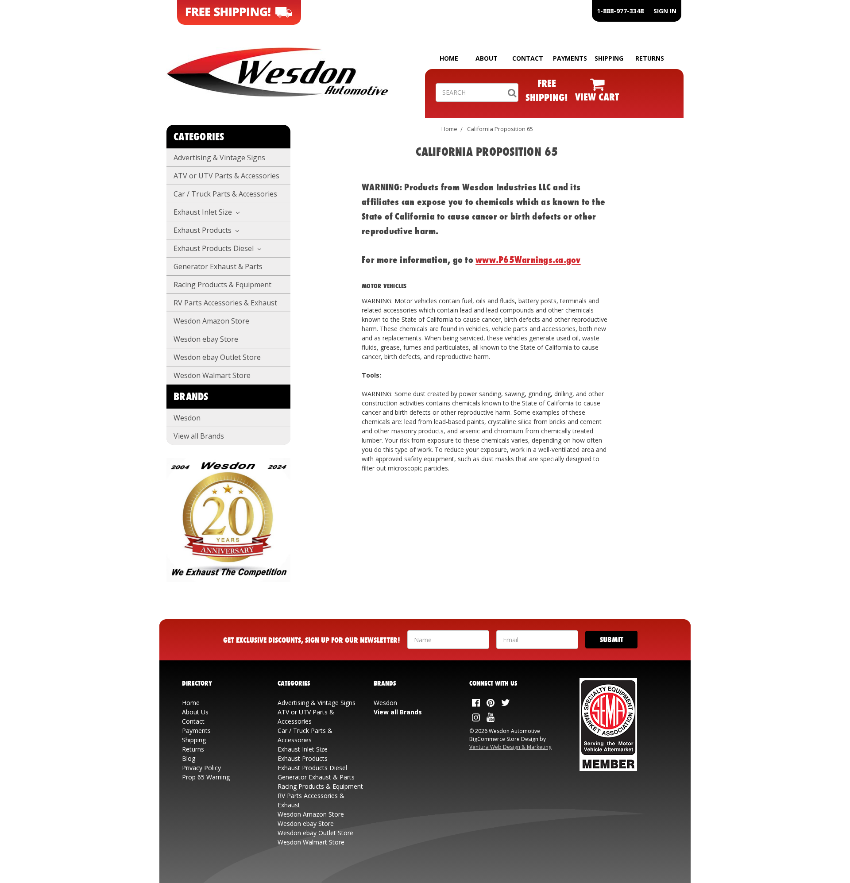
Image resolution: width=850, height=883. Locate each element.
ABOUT (486, 58)
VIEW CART (597, 97)
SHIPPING (609, 58)
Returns (193, 749)
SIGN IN (664, 11)
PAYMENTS (570, 58)
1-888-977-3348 (620, 11)
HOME (449, 58)
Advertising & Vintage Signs (219, 157)
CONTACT (527, 58)
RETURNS (649, 58)
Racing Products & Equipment (222, 284)
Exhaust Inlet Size (204, 212)
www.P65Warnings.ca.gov (528, 259)
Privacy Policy (201, 767)
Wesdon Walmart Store (212, 375)
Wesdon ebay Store (206, 339)
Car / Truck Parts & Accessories (225, 194)
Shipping (194, 740)
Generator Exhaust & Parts (218, 266)
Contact (193, 721)
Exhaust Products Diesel (214, 248)
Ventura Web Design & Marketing (510, 747)
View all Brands (199, 436)
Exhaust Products (203, 230)
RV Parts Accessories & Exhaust (225, 303)
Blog (188, 758)
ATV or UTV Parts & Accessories (226, 176)
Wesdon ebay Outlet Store (217, 357)
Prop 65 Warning (206, 777)
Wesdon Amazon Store (211, 321)
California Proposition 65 (500, 129)
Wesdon (187, 418)
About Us (195, 712)
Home (449, 129)
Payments (196, 730)
